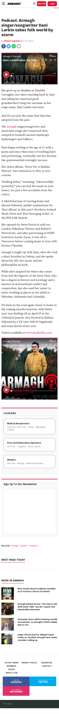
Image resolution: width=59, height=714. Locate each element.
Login (52, 3)
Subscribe (41, 3)
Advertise (47, 663)
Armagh (12, 127)
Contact (47, 666)
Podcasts (33, 545)
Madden (24, 545)
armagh (14, 545)
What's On (11, 673)
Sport (11, 669)
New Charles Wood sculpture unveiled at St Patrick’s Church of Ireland (36, 590)
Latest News (12, 663)
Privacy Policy (29, 663)
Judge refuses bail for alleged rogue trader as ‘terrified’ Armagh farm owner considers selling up (37, 637)
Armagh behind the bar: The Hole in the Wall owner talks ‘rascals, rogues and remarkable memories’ (37, 607)
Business (11, 666)
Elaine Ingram (12, 40)
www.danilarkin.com (38, 333)
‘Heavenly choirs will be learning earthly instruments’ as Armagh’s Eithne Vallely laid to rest (37, 622)
